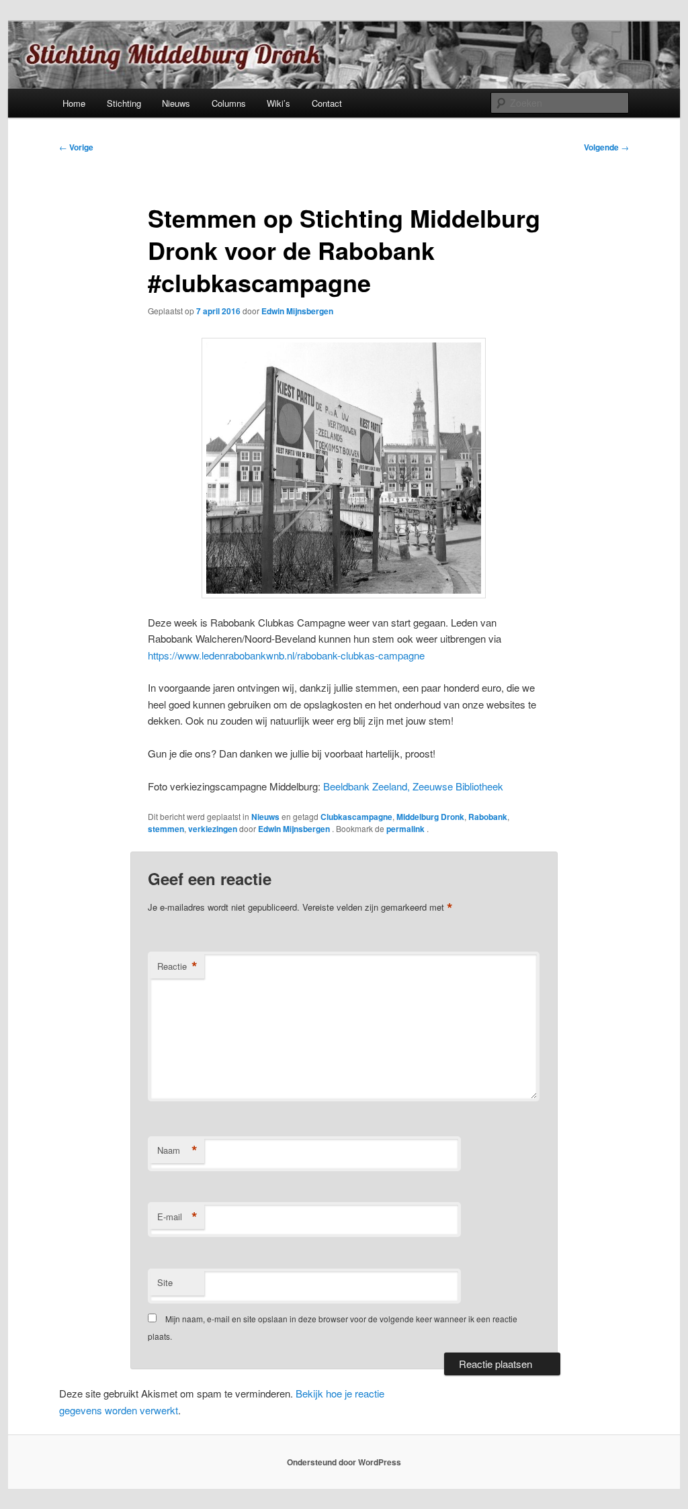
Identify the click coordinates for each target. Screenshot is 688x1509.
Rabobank (487, 817)
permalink (406, 829)
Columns (229, 103)
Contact (327, 103)
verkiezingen (212, 829)
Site (165, 1282)
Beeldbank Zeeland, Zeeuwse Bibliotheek (413, 786)
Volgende (606, 147)
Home (73, 103)
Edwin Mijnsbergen (297, 311)
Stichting (124, 103)
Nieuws (176, 103)
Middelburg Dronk (430, 817)
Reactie (177, 966)
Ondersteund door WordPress (344, 1462)
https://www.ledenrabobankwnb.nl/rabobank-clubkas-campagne (286, 655)
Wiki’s (278, 103)
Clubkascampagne (356, 817)
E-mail (177, 1217)
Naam (177, 1150)
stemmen (166, 829)
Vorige (76, 147)
